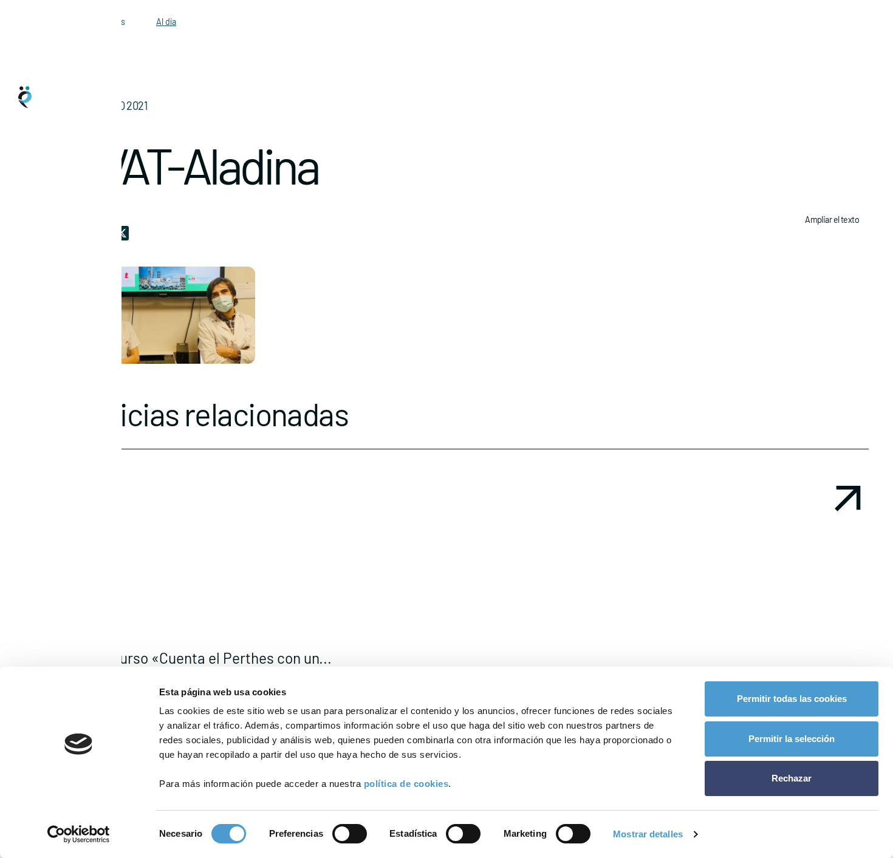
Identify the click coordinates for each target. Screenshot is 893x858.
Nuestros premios (68, 560)
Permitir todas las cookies (792, 698)
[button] (471, 616)
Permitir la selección (791, 739)
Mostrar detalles (648, 834)
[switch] (349, 833)
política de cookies (406, 783)
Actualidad (57, 511)
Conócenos (57, 365)
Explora (52, 414)
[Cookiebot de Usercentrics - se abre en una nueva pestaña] (79, 834)
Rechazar (792, 778)
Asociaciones (61, 462)
